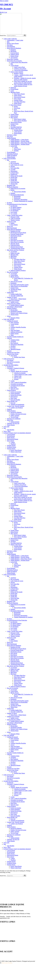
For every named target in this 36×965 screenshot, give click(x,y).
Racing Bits (13, 179)
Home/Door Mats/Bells (16, 344)
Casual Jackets (14, 324)
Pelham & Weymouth (16, 176)
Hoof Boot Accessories (16, 240)
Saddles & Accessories (13, 300)
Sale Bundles (10, 429)
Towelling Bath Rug (19, 101)
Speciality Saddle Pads (16, 295)
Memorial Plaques (15, 349)
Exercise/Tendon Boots (16, 234)
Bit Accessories (14, 163)
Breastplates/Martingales (17, 195)
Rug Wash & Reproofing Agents (19, 284)
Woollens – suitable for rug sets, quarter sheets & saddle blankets (25, 78)
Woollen (16, 150)
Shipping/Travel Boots (16, 247)
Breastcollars (14, 310)
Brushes (12, 370)
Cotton (16, 147)
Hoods (16, 106)
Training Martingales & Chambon (23, 201)
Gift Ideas (13, 341)
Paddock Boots (14, 54)
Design (10, 963)
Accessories (13, 251)
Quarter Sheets (14, 114)
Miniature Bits (14, 254)
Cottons (12, 442)
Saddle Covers (14, 302)
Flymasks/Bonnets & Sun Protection (17, 204)
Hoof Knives (14, 396)
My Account (5, 8)
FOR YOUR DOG (8, 358)
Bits (8, 160)
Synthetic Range (11, 447)
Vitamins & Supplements (17, 404)
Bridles (12, 190)
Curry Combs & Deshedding (18, 382)
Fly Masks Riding (15, 209)
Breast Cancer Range (13, 43)
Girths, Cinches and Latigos (14, 215)
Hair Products (14, 343)
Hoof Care (10, 226)
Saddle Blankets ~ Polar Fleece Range (21, 142)
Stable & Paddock (12, 155)
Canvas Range (14, 65)
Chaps (12, 325)
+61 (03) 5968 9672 (10, 945)
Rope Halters (14, 224)
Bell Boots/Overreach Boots (18, 232)
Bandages (13, 49)
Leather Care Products (16, 407)
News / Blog (6, 431)
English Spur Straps (19, 357)
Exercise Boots (14, 53)
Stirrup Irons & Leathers (13, 303)
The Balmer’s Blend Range (14, 306)
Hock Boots (13, 237)
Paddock (9, 409)
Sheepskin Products (12, 154)
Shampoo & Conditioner (14, 418)
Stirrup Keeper (11, 157)
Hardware (13, 87)
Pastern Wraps (14, 56)
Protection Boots (15, 245)
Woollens (13, 444)
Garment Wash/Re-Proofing (18, 327)
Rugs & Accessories (12, 272)
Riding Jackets (14, 333)
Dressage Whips (14, 317)
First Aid (12, 403)
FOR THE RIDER (8, 319)
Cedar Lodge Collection (10, 38)
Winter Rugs (13, 291)
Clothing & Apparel (12, 321)
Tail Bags (13, 125)
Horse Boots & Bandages (14, 48)
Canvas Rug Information (21, 70)
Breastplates (17, 196)
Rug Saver (10, 136)
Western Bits (13, 183)
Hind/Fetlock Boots (15, 235)
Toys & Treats (14, 417)
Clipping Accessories (20, 373)
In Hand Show (14, 172)
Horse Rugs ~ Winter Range (18, 299)
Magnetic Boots (14, 243)
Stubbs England (14, 422)
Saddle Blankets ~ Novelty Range (19, 141)
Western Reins (14, 314)
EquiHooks (10, 366)
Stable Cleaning (14, 415)
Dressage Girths (14, 217)
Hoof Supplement (12, 228)
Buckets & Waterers (15, 412)
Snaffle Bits (13, 180)
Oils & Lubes (17, 377)
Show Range (17, 98)
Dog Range (10, 360)
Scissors (16, 379)
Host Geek (5, 963)
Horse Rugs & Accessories (14, 60)
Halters (12, 223)
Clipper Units (17, 376)
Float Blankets (11, 46)
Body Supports (14, 322)
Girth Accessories (15, 218)
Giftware (9, 338)
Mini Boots (13, 256)
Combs (12, 381)
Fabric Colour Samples (16, 72)
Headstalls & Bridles (16, 311)
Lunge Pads (13, 146)
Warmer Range (11, 448)
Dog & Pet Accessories (13, 362)
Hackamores (13, 171)
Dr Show (9, 202)
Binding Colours (18, 73)
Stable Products (11, 411)
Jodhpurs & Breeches (16, 332)
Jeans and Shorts (15, 330)
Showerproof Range (19, 97)
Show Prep (10, 420)
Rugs (15, 109)
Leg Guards (13, 212)
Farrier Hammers (15, 393)
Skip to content (4, 0)
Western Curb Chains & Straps (18, 313)
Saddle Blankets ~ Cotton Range (19, 139)
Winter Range (18, 103)
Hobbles (12, 193)
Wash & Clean (14, 388)
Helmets (9, 351)
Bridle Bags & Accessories (17, 188)
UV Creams (13, 213)
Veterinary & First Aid (13, 423)
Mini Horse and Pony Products (15, 250)
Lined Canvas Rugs (19, 67)
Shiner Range (17, 95)
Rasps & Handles (15, 399)
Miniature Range (15, 92)
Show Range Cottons (20, 119)
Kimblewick (13, 174)
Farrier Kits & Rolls (15, 395)
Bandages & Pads (15, 231)
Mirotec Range (14, 276)
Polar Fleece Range (19, 94)
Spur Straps (13, 355)
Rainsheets (13, 283)
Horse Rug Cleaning (12, 59)
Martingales (17, 198)
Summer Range (18, 100)
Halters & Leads (11, 221)
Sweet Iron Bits (14, 182)
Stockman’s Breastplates (20, 199)
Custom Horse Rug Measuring (18, 62)
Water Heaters (11, 425)
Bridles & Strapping (12, 187)
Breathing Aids (11, 185)
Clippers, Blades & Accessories (19, 371)
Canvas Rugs (14, 275)
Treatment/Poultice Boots (17, 248)
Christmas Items (14, 340)
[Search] (25, 35)
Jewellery (13, 346)
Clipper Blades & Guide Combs (23, 374)
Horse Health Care (12, 401)
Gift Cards (6, 426)
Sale (4, 428)
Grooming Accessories (16, 384)
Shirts (12, 335)
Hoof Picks (13, 387)
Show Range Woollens (20, 120)
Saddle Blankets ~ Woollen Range (19, 144)
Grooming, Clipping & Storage (15, 368)
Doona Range (18, 133)
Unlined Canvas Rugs (20, 68)
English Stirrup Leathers (17, 305)
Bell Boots (13, 51)
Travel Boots (14, 57)
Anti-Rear (13, 161)
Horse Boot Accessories (17, 242)
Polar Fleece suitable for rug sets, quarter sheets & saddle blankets (23, 82)
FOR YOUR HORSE (9, 158)
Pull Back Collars (12, 135)
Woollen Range (18, 130)
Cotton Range (18, 131)
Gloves (12, 329)
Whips (9, 316)
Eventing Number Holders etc (15, 336)
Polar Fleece (17, 149)
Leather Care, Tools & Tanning (15, 406)
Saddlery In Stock (12, 297)
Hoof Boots (13, 239)
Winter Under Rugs (15, 128)
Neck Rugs (17, 108)
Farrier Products (11, 390)
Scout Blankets (11, 152)
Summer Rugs (14, 124)
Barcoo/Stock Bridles (20, 191)
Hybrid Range (14, 89)
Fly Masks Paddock (15, 207)
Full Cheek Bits (14, 168)
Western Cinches (15, 220)
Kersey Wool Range (16, 450)
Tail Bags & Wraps (15, 289)
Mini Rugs (13, 258)
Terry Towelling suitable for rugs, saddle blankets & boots (23, 85)
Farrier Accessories (15, 392)
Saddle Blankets (11, 138)
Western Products (12, 308)
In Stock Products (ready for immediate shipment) (17, 433)
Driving (12, 166)
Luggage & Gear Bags (13, 352)
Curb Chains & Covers (16, 165)
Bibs (8, 42)
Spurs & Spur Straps (12, 354)
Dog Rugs (10, 45)
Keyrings (13, 347)
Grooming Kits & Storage (17, 385)
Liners (12, 90)
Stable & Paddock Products (18, 270)
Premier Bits (13, 177)
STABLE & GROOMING (10, 365)
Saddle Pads (10, 292)
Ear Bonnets (13, 206)
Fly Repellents (14, 210)
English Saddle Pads (16, 294)
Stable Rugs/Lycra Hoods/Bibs (19, 286)
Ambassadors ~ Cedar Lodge (15, 40)
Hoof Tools (13, 398)
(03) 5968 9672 (6, 4)
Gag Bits (12, 169)
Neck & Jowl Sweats (16, 281)
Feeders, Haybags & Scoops (18, 414)
